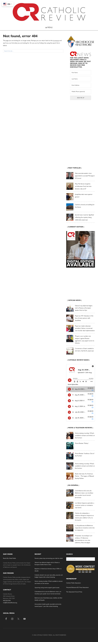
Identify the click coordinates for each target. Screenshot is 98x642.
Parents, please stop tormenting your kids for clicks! (49, 558)
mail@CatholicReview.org (10, 602)
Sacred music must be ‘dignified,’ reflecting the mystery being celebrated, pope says (84, 217)
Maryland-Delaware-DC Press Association (77, 587)
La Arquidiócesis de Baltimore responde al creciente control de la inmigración (84, 528)
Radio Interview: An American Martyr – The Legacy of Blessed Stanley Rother (84, 476)
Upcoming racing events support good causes (47, 587)
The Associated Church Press (74, 592)
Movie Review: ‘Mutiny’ (82, 443)
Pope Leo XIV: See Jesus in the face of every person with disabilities (84, 318)
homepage (56, 40)
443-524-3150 (7, 600)
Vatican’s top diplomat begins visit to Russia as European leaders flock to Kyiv (83, 308)
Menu (50, 27)
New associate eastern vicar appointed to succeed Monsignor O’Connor (85, 175)
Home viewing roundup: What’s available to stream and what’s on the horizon (85, 435)
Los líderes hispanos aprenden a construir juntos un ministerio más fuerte (84, 505)
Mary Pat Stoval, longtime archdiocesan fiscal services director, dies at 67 (83, 186)
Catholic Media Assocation (73, 583)
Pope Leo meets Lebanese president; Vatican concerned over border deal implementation (85, 328)
